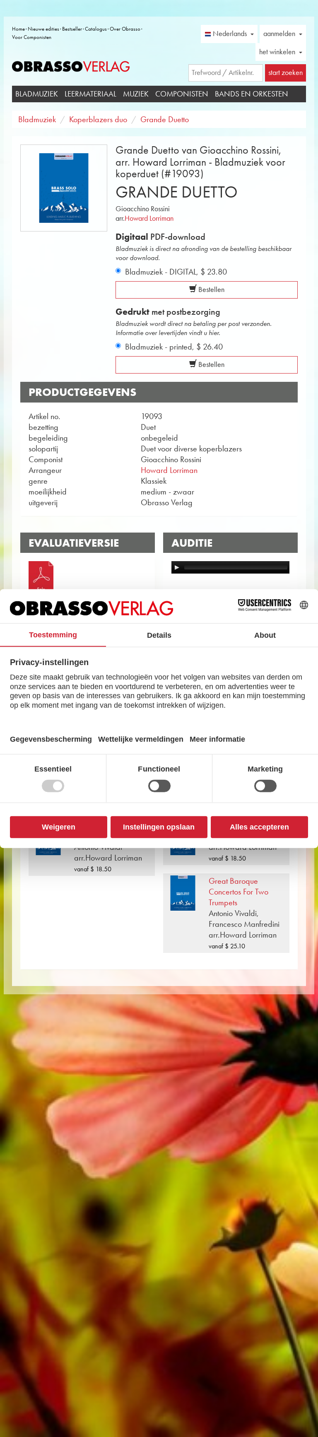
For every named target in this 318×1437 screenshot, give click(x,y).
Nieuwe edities (43, 29)
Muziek (136, 94)
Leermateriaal (90, 94)
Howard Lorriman (149, 218)
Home (18, 29)
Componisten (181, 94)
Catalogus (96, 29)
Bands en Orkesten (251, 94)
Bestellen (210, 289)
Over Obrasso (125, 29)
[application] (230, 567)
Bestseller (72, 29)
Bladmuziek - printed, (174, 347)
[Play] (176, 567)
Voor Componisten (31, 37)
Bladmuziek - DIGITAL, (176, 272)
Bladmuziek (36, 94)
